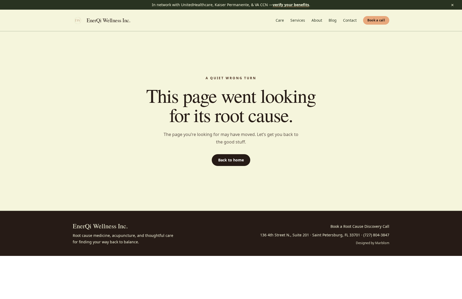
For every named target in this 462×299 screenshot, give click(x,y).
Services (297, 20)
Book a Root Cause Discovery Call (359, 226)
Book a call (376, 20)
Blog (333, 20)
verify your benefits (291, 4)
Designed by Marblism (372, 243)
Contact (350, 20)
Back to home (231, 159)
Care (280, 20)
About (316, 20)
